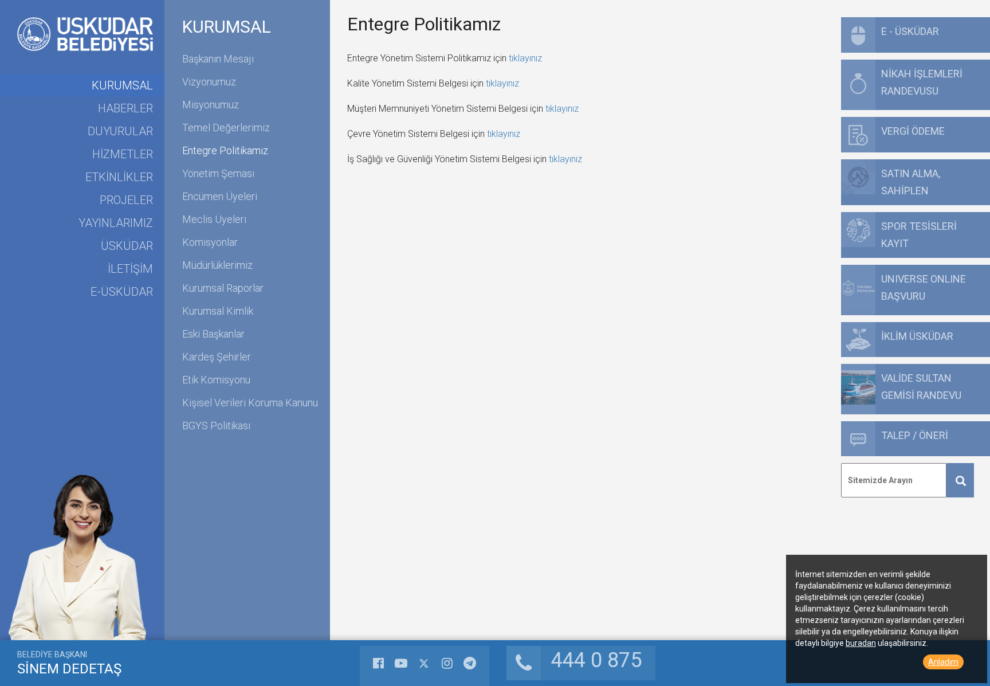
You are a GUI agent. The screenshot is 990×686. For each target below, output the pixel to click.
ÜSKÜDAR (127, 246)
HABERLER (125, 108)
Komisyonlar (210, 242)
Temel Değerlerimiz (226, 127)
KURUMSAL (122, 85)
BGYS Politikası (216, 426)
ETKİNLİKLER (119, 177)
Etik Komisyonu (216, 380)
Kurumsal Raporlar (223, 288)
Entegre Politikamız (225, 150)
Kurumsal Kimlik (217, 311)
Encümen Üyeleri (219, 196)
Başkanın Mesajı (218, 59)
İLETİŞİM (130, 269)
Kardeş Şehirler (216, 357)
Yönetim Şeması (218, 173)
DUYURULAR (120, 131)
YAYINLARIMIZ (115, 223)
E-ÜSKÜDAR (122, 292)
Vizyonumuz (209, 82)
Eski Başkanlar (213, 334)
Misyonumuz (210, 105)
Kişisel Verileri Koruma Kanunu (250, 403)
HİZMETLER (122, 154)
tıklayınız (525, 58)
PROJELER (126, 200)
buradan (861, 643)
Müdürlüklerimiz (217, 265)
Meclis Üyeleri (214, 219)
